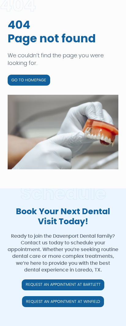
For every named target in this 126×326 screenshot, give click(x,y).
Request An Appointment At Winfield (63, 302)
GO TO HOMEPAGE (28, 80)
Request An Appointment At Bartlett (63, 285)
